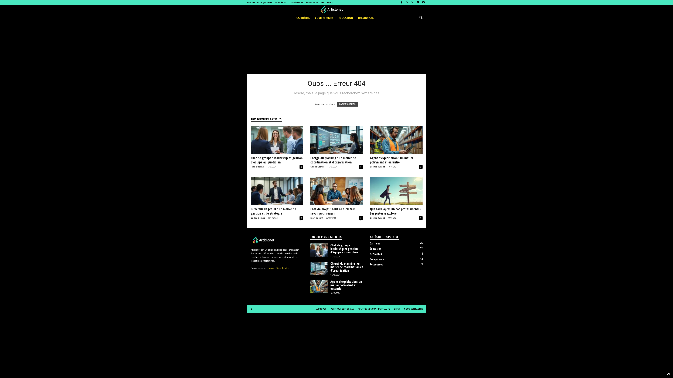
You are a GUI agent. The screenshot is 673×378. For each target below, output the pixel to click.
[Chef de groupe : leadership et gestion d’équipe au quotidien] (277, 140)
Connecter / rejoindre (259, 2)
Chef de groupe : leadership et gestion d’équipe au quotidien (276, 160)
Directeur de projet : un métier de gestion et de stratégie (273, 211)
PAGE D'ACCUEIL (347, 104)
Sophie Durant (377, 166)
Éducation (312, 2)
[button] (421, 18)
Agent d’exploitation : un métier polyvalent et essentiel (391, 160)
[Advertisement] (336, 47)
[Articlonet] (336, 9)
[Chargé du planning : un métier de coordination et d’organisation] (336, 140)
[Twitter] (412, 2)
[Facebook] (402, 2)
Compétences (296, 2)
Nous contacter (413, 308)
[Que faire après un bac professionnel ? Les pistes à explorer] (396, 191)
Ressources (327, 2)
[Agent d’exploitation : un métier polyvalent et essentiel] (396, 140)
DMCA (397, 308)
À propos (321, 308)
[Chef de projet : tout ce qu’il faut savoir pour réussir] (336, 191)
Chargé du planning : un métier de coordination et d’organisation (333, 160)
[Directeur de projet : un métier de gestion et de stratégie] (277, 191)
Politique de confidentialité (374, 308)
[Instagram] (407, 2)
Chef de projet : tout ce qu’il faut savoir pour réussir (332, 211)
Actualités (376, 254)
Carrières (280, 2)
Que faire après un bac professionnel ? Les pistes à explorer (396, 211)
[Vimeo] (418, 2)
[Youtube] (423, 2)
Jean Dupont (257, 166)
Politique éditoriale (342, 308)
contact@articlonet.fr (278, 268)
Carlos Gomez (317, 166)
